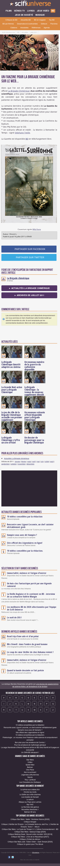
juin (42, 461)
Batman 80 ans (30, 812)
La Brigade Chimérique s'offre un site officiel (10, 440)
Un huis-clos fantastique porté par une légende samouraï (29, 585)
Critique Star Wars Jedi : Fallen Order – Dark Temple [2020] (30, 841)
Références (36, 27)
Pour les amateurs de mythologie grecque (30, 745)
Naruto (30, 777)
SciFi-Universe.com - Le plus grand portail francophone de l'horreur (30, 4)
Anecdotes (24, 27)
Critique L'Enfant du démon (30, 839)
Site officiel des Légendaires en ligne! (24, 542)
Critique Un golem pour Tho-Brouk (30, 844)
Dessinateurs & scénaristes (27, 23)
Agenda (47, 27)
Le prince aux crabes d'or (30, 789)
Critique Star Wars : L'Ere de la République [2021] (30, 836)
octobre (13, 464)
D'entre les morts (30, 792)
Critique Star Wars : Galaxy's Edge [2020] (30, 831)
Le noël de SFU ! (14, 617)
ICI (27, 138)
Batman (30, 767)
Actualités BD (26, 20)
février (23, 461)
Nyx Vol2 (30, 804)
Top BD (52, 20)
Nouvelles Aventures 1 (30, 809)
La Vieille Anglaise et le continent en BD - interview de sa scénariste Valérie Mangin (31, 595)
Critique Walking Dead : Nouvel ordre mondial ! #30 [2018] (30, 834)
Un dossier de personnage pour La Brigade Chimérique (34, 440)
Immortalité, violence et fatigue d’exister (26, 573)
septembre (5, 464)
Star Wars (30, 759)
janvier (17, 461)
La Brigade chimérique (18, 278)
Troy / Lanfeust (30, 779)
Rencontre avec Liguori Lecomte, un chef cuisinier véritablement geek (30, 526)
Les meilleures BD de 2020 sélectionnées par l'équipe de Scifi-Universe (31, 608)
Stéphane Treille (22, 132)
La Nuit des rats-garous (30, 807)
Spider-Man (30, 764)
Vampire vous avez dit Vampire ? (22, 534)
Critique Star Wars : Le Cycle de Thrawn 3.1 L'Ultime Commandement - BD (30, 829)
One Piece (30, 769)
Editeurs (44, 23)
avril (34, 461)
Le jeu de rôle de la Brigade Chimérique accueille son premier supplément (11, 416)
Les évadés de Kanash (30, 797)
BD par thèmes (8, 23)
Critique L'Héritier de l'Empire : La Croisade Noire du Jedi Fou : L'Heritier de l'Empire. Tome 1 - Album (30, 825)
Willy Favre (37, 229)
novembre (21, 464)
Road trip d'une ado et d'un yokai (23, 636)
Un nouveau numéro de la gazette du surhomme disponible (34, 366)
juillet (47, 461)
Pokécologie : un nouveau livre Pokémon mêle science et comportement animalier (30, 738)
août (52, 461)
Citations (13, 27)
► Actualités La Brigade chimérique (29, 288)
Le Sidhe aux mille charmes (30, 794)
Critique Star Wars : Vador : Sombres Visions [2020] (30, 819)
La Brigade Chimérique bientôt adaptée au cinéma (10, 364)
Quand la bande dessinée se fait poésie (25, 670)
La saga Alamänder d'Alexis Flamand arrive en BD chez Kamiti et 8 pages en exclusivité (30, 748)
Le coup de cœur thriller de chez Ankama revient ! (30, 652)
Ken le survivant (30, 772)
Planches (53, 23)
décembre (30, 464)
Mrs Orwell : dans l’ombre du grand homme (27, 644)
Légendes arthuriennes (30, 774)
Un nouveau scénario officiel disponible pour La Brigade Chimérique (34, 416)
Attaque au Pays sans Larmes (30, 802)
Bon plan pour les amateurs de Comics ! (30, 742)
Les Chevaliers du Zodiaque (30, 782)
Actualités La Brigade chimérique (16, 458)
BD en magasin (40, 20)
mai (38, 461)
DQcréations (35, 852)
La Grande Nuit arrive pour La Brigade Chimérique (11, 389)
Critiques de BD (11, 20)
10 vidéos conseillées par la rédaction (24, 516)
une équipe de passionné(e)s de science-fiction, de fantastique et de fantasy (35, 685)
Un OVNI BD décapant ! (30, 752)
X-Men (30, 762)
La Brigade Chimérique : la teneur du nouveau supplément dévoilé (34, 391)
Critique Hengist (30, 821)
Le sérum (30, 799)
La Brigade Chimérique (19, 91)
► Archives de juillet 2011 (29, 295)
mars (29, 461)
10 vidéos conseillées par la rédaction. (25, 550)
